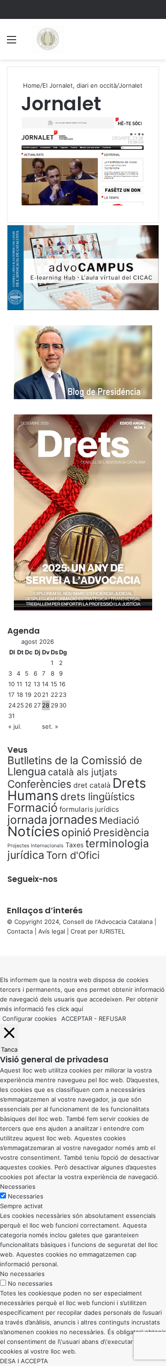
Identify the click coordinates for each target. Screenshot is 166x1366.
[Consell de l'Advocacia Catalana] (47, 39)
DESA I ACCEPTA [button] (24, 1361)
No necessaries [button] (22, 1273)
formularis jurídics (89, 809)
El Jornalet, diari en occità (79, 85)
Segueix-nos (32, 879)
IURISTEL (112, 931)
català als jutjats (82, 772)
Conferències (39, 784)
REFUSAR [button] (112, 1018)
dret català (92, 785)
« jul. (15, 726)
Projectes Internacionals (35, 846)
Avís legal (51, 931)
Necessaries (25, 1196)
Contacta (20, 931)
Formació (32, 808)
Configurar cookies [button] (29, 1018)
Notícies (33, 831)
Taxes (74, 845)
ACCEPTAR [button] (76, 1018)
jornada (27, 820)
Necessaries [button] (18, 1186)
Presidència (121, 833)
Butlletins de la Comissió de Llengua (74, 766)
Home (30, 85)
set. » (50, 726)
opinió (76, 832)
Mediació (119, 820)
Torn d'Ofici (73, 855)
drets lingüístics (97, 797)
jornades (73, 819)
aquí (77, 1009)
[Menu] (11, 42)
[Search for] (154, 42)
